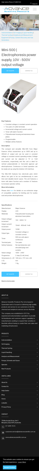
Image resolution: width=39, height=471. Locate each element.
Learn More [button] (22, 462)
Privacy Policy (6, 407)
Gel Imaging (17, 33)
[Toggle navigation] (35, 9)
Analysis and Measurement (10, 356)
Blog (3, 395)
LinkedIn (4, 403)
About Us (4, 382)
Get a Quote (10, 71)
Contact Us (5, 386)
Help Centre (5, 2)
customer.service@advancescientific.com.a (20, 432)
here (11, 190)
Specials (4, 364)
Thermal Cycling (7, 35)
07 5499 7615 (17, 2)
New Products (6, 369)
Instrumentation (7, 33)
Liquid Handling (28, 33)
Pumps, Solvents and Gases (11, 360)
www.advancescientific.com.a (15, 437)
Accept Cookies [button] (9, 467)
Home (4, 399)
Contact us (28, 71)
